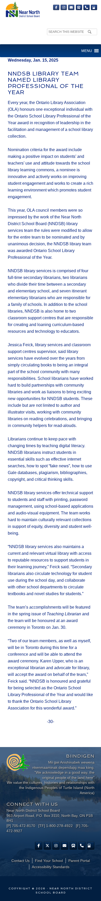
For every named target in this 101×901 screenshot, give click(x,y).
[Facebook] (56, 7)
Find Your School (49, 861)
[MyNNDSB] (94, 7)
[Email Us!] (71, 7)
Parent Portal (79, 861)
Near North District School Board (22, 9)
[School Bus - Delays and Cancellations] (79, 7)
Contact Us (20, 861)
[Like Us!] (38, 846)
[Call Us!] (86, 7)
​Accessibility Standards (50, 867)
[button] (86, 50)
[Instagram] (64, 7)
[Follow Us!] (47, 846)
